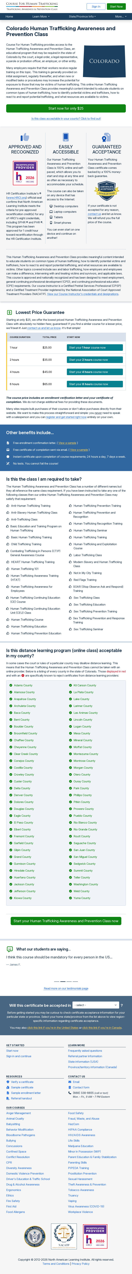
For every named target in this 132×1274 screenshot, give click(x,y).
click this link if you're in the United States (52, 1027)
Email (76, 1082)
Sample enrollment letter (26, 1093)
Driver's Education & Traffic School (28, 1179)
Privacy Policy (81, 1263)
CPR (9, 1162)
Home (9, 16)
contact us (94, 214)
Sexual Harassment (80, 1179)
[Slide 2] (69, 982)
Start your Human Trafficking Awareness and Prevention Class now (66, 921)
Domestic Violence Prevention (25, 1173)
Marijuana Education (80, 1146)
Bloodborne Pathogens (20, 1135)
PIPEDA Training (78, 1168)
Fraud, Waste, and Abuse (83, 1118)
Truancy (73, 1195)
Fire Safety (13, 1201)
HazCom (73, 1124)
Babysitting (13, 1124)
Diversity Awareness (19, 1168)
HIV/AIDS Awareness (81, 1135)
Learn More (39, 16)
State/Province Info (81, 16)
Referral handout (21, 1098)
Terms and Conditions (56, 1263)
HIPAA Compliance (80, 1129)
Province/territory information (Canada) (92, 1067)
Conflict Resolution (18, 1157)
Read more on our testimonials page (66, 988)
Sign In (96, 6)
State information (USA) (83, 1061)
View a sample (67, 443)
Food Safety (76, 1113)
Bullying (11, 1140)
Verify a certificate (22, 1082)
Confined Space (16, 1151)
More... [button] (119, 16)
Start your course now (87, 347)
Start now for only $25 (66, 108)
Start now (12, 1050)
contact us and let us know (43, 328)
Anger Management (18, 1113)
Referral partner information (85, 1056)
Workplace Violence (80, 1212)
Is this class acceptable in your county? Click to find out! (66, 118)
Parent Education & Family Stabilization (92, 1157)
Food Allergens (15, 1212)
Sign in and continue (18, 1056)
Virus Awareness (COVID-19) (86, 1206)
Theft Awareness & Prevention (87, 1184)
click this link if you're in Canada (102, 1027)
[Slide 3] (75, 982)
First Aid (11, 1206)
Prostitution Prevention (82, 1173)
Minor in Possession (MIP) (84, 1151)
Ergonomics (13, 1190)
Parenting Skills (77, 1162)
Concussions (14, 1146)
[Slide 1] (62, 982)
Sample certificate (22, 1087)
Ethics (10, 1195)
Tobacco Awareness (81, 1190)
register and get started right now (66, 417)
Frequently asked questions (85, 1050)
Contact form (81, 1087)
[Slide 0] (56, 982)
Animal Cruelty (15, 1118)
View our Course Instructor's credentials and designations (82, 294)
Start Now (116, 6)
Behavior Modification (20, 1129)
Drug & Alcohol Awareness (23, 1184)
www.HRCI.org (16, 197)
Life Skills (74, 1140)
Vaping (72, 1201)
